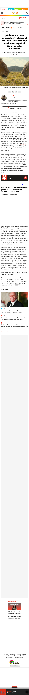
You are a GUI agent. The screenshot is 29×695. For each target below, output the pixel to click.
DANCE (17, 9)
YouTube (11, 624)
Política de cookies (8, 655)
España (3, 18)
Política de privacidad (21, 654)
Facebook (9, 92)
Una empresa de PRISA (14, 662)
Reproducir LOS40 (25, 177)
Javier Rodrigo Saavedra (14, 95)
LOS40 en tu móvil (9, 657)
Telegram (19, 92)
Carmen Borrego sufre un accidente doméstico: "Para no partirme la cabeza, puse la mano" (13, 318)
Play (27, 692)
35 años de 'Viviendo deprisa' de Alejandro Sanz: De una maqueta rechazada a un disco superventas (14, 325)
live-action (4, 122)
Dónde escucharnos (19, 657)
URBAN (23, 9)
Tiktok (8, 624)
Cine (7, 31)
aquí (11, 269)
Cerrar (26, 22)
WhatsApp (16, 92)
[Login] (27, 13)
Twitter (13, 92)
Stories (23, 624)
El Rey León (10, 332)
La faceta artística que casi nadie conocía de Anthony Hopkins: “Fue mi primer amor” (13, 311)
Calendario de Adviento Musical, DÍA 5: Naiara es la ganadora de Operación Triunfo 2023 (14, 614)
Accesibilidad (12, 654)
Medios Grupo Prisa (14, 666)
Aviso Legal (5, 654)
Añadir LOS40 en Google (16, 108)
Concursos (3, 332)
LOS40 (3, 9)
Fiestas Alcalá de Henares (20, 28)
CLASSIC (10, 9)
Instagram (5, 624)
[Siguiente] (27, 28)
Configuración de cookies (19, 655)
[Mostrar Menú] (2, 13)
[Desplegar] (14, 687)
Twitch (20, 624)
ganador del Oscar (11, 142)
